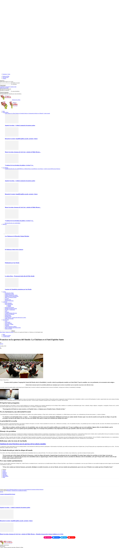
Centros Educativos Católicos (10, 326)
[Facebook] (2, 350)
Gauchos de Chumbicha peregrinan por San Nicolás (18, 289)
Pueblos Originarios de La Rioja (11, 295)
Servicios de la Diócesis (9, 314)
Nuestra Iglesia (5, 112)
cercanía (4, 470)
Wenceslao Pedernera (56, 168)
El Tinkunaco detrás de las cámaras (14, 249)
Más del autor (12, 494)
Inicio (3, 111)
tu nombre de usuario (15, 82)
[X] (6, 350)
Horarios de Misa (5, 76)
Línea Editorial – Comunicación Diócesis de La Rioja (15, 317)
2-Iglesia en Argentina (19, 113)
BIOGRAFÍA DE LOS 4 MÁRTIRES (14, 168)
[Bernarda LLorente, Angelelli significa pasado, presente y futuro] (11, 136)
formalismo (4, 472)
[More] (20, 350)
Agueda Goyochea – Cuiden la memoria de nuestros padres (20, 125)
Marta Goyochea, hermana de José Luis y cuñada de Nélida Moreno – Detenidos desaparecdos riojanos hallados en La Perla (31, 534)
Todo (6, 113)
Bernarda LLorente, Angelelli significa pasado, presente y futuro (21, 138)
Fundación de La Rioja (9, 294)
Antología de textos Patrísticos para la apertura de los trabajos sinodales (23, 444)
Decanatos (7, 311)
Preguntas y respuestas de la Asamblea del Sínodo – (17, 490)
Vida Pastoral (7, 322)
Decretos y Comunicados (10, 309)
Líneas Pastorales (8, 303)
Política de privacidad (4, 87)
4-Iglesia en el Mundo (38, 113)
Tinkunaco (4, 224)
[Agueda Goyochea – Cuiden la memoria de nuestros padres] (11, 123)
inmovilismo (4, 475)
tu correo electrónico (15, 91)
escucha (4, 471)
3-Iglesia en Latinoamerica (29, 113)
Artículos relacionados (4, 494)
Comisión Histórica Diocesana (11, 313)
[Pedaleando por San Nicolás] (11, 260)
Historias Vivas (8, 299)
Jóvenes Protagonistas (9, 300)
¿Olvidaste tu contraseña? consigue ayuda (8, 86)
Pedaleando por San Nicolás (12, 262)
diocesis (1, 343)
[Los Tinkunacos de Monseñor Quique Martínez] (11, 233)
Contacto (4, 78)
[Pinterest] (11, 350)
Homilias (9, 306)
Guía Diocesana (5, 319)
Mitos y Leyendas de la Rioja (10, 297)
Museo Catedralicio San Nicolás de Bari (13, 327)
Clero (6, 320)
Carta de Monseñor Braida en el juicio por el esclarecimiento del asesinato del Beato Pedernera (24, 489)
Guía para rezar (5, 77)
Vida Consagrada (8, 323)
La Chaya (7, 298)
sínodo (3, 477)
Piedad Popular (8, 315)
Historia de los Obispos (9, 307)
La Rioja (4, 291)
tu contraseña (14, 84)
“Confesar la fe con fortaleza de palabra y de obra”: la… (19, 165)
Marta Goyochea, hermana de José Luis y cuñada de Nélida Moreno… (23, 152)
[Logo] (4, 109)
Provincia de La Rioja (9, 292)
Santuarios (7, 325)
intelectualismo (5, 476)
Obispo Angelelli (31, 168)
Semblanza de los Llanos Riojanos (11, 296)
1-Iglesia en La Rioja (11, 113)
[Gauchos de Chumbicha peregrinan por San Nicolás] (11, 286)
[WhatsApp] (15, 350)
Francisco (4, 473)
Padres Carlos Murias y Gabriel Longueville (43, 168)
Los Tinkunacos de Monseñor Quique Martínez (17, 236)
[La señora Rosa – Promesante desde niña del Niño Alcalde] (11, 273)
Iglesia (3, 332)
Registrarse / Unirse (6, 74)
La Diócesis (4, 301)
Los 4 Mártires (5, 167)
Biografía (9, 305)
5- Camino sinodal (46, 113)
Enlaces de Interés (8, 328)
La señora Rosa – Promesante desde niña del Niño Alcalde (19, 276)
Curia (6, 310)
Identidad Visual (8, 316)
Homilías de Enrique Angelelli (11, 308)
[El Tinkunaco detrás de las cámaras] (11, 247)
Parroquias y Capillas (9, 324)
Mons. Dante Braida (9, 304)
